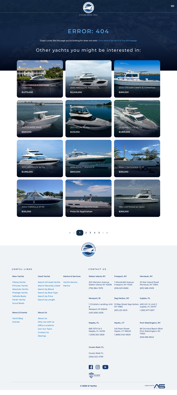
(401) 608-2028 (96, 312)
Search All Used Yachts (49, 282)
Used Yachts (44, 276)
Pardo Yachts (18, 299)
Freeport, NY (120, 276)
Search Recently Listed (49, 285)
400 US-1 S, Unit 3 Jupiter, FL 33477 (148, 305)
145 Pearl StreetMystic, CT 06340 (122, 329)
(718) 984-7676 (96, 288)
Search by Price (45, 296)
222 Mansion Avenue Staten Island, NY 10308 (100, 283)
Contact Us (43, 332)
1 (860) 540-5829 (122, 334)
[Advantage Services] (155, 387)
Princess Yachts (20, 285)
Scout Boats (18, 303)
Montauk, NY (146, 276)
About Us (42, 312)
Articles (16, 322)
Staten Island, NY (97, 276)
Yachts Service (70, 282)
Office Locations (46, 325)
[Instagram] (97, 367)
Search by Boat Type (48, 292)
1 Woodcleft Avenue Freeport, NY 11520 (124, 283)
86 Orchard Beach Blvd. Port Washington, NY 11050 (151, 331)
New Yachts (18, 276)
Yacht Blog (17, 318)
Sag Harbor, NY (121, 298)
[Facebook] (90, 367)
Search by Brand (46, 289)
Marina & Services (72, 276)
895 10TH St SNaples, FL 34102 (97, 329)
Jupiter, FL (145, 298)
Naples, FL (94, 323)
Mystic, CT (119, 323)
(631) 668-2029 (147, 288)
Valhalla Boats (19, 296)
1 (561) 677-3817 (147, 310)
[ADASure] (94, 375)
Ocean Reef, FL (96, 347)
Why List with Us (46, 322)
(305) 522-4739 (96, 356)
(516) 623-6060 (121, 288)
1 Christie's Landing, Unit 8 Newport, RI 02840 (101, 306)
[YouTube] (105, 367)
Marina (66, 285)
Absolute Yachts (20, 289)
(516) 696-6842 (147, 337)
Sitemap (42, 336)
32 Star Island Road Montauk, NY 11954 (149, 283)
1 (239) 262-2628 (96, 334)
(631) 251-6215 (120, 310)
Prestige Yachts (20, 292)
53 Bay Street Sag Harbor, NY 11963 (126, 305)
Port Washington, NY (150, 323)
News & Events (19, 312)
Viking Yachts (19, 282)
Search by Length (46, 299)
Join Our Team (45, 329)
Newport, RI (95, 298)
